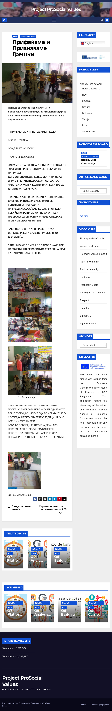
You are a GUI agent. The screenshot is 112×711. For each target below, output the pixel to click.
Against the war (88, 323)
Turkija (85, 119)
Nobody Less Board (90, 156)
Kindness (85, 277)
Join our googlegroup (100, 705)
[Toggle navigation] (53, 20)
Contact (83, 705)
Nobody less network (91, 84)
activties (84, 216)
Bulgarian (87, 113)
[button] (102, 20)
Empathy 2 (85, 316)
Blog (15, 36)
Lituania (86, 101)
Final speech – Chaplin (92, 238)
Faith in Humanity (89, 261)
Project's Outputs (12, 549)
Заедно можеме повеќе (21, 508)
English (88, 43)
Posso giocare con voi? (92, 292)
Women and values (90, 246)
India (84, 125)
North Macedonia (28, 36)
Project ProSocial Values (56, 9)
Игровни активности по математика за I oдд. (51, 509)
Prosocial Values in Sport (93, 254)
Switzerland (88, 131)
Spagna (86, 107)
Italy (84, 95)
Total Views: (9, 648)
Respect (84, 300)
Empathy (84, 308)
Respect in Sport (89, 285)
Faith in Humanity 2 (90, 269)
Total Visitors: (9, 656)
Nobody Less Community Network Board (90, 163)
